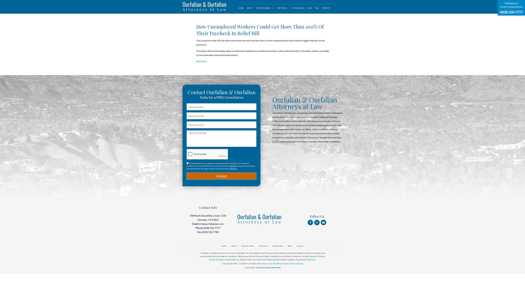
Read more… (202, 61)
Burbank (312, 256)
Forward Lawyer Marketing (268, 267)
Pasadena (291, 259)
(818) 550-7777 (511, 12)
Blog (310, 8)
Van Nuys (311, 259)
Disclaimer (277, 263)
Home (241, 8)
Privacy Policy (289, 263)
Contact (326, 8)
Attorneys (263, 246)
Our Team (281, 8)
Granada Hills (230, 259)
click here (233, 166)
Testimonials (298, 8)
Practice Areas (263, 8)
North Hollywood (268, 259)
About (250, 8)
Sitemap (299, 263)
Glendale (220, 259)
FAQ (317, 8)
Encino (212, 259)
